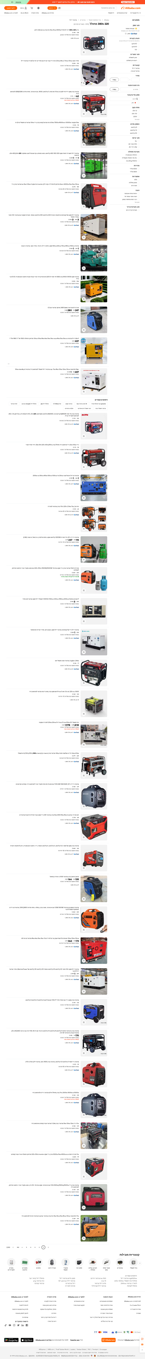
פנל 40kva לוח (57, 404)
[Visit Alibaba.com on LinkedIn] (22, 1325)
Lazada (72, 1349)
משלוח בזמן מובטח (107, 1309)
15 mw (103, 1281)
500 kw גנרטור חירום (98, 1278)
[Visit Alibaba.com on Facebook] (27, 1325)
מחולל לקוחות (132, 1286)
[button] (59, 8)
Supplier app (75, 1340)
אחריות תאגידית (135, 1309)
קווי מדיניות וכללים (107, 1321)
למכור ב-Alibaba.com (21, 1301)
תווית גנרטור (14, 404)
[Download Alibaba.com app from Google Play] (11, 1340)
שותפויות (25, 1317)
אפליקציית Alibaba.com (44, 1340)
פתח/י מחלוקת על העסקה (48, 1309)
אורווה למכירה (70, 1286)
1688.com (50, 1349)
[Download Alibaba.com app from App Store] (27, 1340)
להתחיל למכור (23, 1305)
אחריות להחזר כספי (106, 1305)
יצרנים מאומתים (79, 1301)
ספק (72, 38)
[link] (142, 1339)
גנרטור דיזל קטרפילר (98, 1286)
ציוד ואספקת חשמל (95, 20)
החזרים (54, 1313)
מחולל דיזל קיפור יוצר (36, 1278)
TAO (89, 1349)
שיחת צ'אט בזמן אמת (49, 1305)
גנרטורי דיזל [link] (73, 20)
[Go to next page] (13, 1247)
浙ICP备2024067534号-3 (126, 1356)
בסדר (114, 80)
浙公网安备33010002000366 (107, 1356)
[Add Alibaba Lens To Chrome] (108, 1340)
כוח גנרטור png (38, 1281)
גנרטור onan (68, 404)
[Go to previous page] (48, 1247)
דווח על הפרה (52, 1321)
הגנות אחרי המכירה (106, 1313)
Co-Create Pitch (135, 1305)
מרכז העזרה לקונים (50, 1301)
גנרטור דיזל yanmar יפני (66, 1281)
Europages (103, 1349)
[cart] (31, 8)
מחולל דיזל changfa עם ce (29, 404)
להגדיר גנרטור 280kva (129, 1283)
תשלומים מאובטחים (106, 1301)
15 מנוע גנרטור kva (82, 404)
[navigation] (124, 634)
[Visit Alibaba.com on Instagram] (14, 1325)
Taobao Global (81, 1349)
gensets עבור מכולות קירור (98, 404)
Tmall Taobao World (62, 1349)
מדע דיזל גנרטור (100, 1283)
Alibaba (106, 20)
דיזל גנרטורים (70, 1283)
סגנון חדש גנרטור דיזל (67, 1278)
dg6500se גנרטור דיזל (129, 1278)
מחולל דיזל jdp (45, 404)
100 (18, 1247)
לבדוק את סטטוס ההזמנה (20, 1309)
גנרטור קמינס (39, 1283)
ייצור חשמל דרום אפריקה (84, 408)
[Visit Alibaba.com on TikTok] (5, 1325)
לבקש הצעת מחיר (78, 1305)
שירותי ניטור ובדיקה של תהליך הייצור (101, 1317)
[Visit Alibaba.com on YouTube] (10, 1325)
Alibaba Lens (129, 1340)
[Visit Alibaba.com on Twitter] (18, 1325)
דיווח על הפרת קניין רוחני (48, 1317)
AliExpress (42, 1349)
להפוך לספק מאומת (22, 1313)
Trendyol (95, 1349)
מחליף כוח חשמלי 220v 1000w (125, 1281)
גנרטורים (83, 20)
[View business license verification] (92, 1356)
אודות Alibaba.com (134, 1297)
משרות (138, 1313)
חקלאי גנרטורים (69, 408)
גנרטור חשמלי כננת (101, 408)
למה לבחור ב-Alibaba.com (132, 1301)
